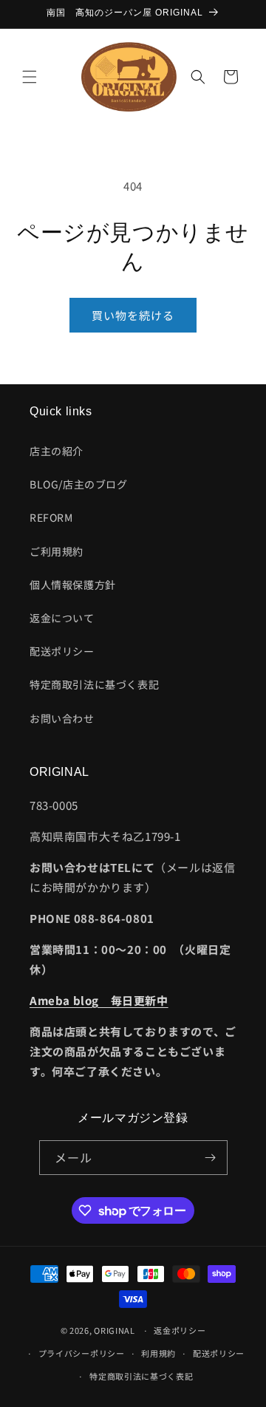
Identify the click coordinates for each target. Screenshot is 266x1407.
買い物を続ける (133, 315)
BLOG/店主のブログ (79, 484)
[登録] (210, 1157)
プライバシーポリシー (81, 1353)
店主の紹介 (56, 450)
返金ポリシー (179, 1330)
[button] (29, 77)
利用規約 (158, 1353)
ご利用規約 (56, 551)
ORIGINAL (114, 1330)
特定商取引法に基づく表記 (94, 684)
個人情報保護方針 (73, 584)
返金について (62, 617)
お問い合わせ (62, 718)
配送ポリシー (62, 651)
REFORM (51, 517)
